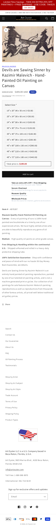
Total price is (17, 164)
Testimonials (11, 365)
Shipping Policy (12, 414)
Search (8, 328)
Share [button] (7, 304)
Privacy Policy (11, 407)
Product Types (11, 420)
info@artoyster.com (14, 469)
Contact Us (10, 335)
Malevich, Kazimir (9, 66)
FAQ (7, 353)
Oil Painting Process (14, 359)
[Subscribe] (45, 497)
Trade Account (11, 395)
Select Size (11, 104)
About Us (9, 347)
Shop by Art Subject (14, 383)
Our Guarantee (11, 341)
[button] (3, 18)
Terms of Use (11, 401)
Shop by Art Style (13, 389)
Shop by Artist (11, 377)
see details (29, 8)
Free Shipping (6, 96)
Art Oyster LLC (31, 524)
